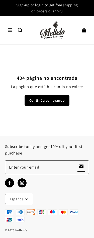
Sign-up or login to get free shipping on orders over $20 (47, 8)
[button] (10, 30)
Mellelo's (21, 230)
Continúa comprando (47, 100)
